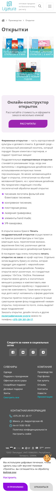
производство (45, 372)
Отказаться (41, 486)
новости (41, 393)
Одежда (8, 372)
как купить (43, 380)
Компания (44, 366)
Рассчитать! (28, 123)
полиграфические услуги (16, 315)
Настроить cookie (22, 434)
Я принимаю (15, 486)
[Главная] (3, 20)
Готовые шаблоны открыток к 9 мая (15, 53)
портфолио (43, 376)
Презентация (44, 397)
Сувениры (10, 366)
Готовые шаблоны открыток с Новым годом (28, 76)
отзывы (41, 385)
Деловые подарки (13, 389)
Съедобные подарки (15, 385)
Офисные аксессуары (15, 380)
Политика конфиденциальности (30, 429)
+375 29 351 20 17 (22, 416)
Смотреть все (11, 397)
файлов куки (9, 472)
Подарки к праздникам (16, 376)
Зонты (7, 393)
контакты (42, 389)
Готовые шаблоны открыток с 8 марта (41, 53)
